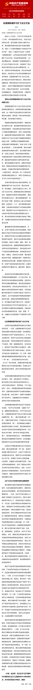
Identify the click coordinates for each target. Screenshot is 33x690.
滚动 (29, 14)
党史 (14, 16)
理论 (14, 14)
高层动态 (4, 14)
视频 (24, 16)
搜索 (29, 16)
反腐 (9, 16)
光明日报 (23, 29)
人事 (9, 14)
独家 (24, 14)
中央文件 (4, 16)
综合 (19, 16)
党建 (19, 14)
